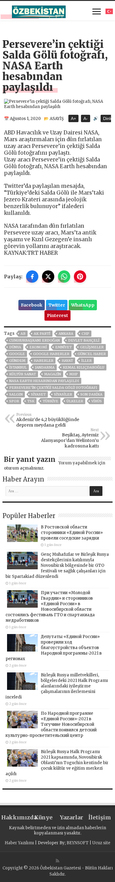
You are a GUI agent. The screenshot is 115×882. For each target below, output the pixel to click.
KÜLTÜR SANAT (22, 374)
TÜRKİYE (50, 401)
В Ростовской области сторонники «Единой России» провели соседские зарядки (72, 532)
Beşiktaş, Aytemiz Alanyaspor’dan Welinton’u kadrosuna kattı (70, 438)
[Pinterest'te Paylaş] (80, 276)
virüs (96, 401)
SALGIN (16, 394)
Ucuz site (101, 842)
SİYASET (38, 394)
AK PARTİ (42, 333)
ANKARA (66, 333)
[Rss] (57, 861)
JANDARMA (45, 367)
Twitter (56, 305)
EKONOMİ (38, 347)
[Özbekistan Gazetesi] (39, 10)
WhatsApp (82, 305)
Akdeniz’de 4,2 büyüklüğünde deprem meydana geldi (47, 420)
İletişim (99, 817)
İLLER (86, 360)
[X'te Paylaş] (48, 276)
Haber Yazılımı (19, 842)
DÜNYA (15, 347)
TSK (30, 401)
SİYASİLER (63, 394)
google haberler (51, 354)
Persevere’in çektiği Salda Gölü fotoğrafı (53, 387)
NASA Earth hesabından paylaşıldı (44, 381)
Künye (43, 817)
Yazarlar (71, 817)
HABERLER (43, 360)
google (17, 354)
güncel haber (92, 354)
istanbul (18, 367)
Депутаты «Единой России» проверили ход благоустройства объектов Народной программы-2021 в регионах (54, 647)
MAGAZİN (52, 374)
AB (23, 333)
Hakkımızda (15, 817)
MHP (73, 374)
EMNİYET (63, 347)
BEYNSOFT (78, 842)
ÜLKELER (75, 401)
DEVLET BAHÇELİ (83, 340)
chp (85, 333)
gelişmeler (92, 347)
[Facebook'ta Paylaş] (32, 276)
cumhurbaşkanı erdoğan (34, 340)
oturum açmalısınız (23, 468)
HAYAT (67, 360)
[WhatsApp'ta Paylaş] (64, 276)
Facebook (31, 305)
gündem (17, 360)
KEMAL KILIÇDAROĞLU (83, 367)
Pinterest (57, 315)
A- (85, 118)
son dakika (91, 394)
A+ (73, 118)
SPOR (14, 401)
